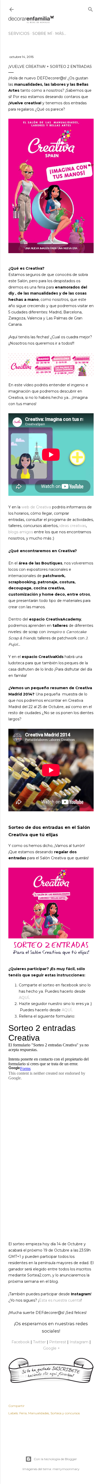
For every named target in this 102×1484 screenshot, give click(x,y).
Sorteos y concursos (65, 1413)
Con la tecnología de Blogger (55, 1459)
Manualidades (38, 1413)
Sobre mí (42, 33)
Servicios (19, 33)
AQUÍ (24, 997)
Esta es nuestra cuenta (60, 1300)
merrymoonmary (66, 1469)
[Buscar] (90, 8)
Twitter (39, 1342)
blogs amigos (20, 532)
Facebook (21, 1342)
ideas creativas (72, 525)
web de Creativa (36, 507)
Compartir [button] (16, 1406)
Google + (51, 1348)
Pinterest (57, 1342)
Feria (23, 1413)
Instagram (79, 1342)
